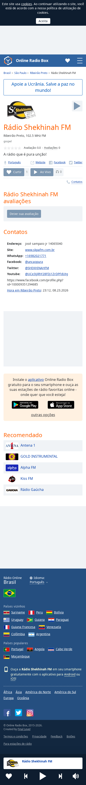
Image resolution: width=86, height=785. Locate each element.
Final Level (24, 729)
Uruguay (17, 619)
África (8, 692)
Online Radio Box (32, 60)
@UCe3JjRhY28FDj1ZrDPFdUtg (46, 274)
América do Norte (38, 692)
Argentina (43, 634)
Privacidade (39, 736)
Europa (9, 698)
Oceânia (23, 698)
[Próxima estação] (60, 776)
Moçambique (20, 656)
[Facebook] (57, 162)
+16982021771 (35, 256)
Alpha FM (28, 467)
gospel (8, 141)
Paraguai (62, 619)
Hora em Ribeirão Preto (24, 290)
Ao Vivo (45, 172)
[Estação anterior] (26, 776)
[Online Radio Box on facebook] (7, 712)
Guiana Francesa (23, 627)
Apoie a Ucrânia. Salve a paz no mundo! (43, 87)
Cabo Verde (64, 649)
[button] (43, 776)
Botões (71, 736)
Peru (39, 612)
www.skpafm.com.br (40, 250)
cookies (26, 4)
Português (14, 162)
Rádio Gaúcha (32, 489)
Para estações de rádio (18, 744)
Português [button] (37, 582)
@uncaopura (34, 262)
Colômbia (18, 634)
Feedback (56, 736)
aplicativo (36, 379)
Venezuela (54, 627)
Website (40, 162)
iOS (13, 678)
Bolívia (59, 612)
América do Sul (65, 692)
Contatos (76, 182)
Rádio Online (13, 580)
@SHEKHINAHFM (37, 268)
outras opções (43, 414)
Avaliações (50, 148)
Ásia (19, 692)
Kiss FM (27, 478)
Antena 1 (28, 445)
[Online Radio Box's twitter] (18, 712)
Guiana (40, 619)
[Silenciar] (77, 776)
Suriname (18, 612)
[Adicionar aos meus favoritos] (9, 776)
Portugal (17, 649)
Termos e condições (16, 736)
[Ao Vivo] (77, 106)
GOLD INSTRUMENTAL (39, 456)
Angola (40, 649)
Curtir (17, 172)
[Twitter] (75, 162)
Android (69, 674)
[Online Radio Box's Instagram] (30, 712)
